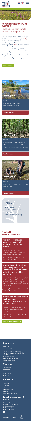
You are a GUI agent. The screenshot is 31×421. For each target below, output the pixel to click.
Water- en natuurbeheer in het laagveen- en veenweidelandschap (13, 211)
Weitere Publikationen (11, 321)
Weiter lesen (8, 112)
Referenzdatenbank (9, 360)
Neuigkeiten (6, 385)
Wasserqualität (7, 349)
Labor (5, 372)
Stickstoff (6, 347)
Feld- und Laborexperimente (11, 374)
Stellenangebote (8, 389)
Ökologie (25, 39)
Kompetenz (7, 66)
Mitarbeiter (6, 370)
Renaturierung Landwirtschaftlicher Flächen (13, 353)
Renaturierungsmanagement (12, 351)
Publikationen (7, 383)
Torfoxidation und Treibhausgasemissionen (10, 357)
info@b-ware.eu (9, 409)
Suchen (5, 391)
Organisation (7, 367)
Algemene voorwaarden (10, 393)
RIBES (15, 45)
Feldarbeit (6, 376)
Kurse (5, 387)
